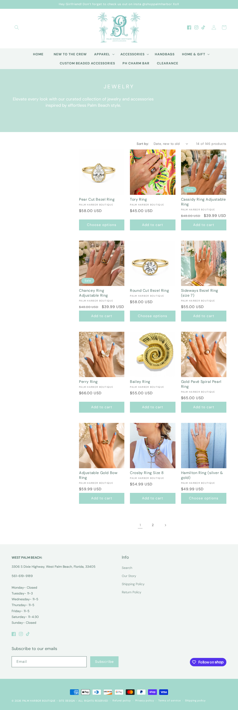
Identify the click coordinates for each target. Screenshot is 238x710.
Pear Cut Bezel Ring (97, 199)
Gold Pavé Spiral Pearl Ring (201, 384)
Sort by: (143, 144)
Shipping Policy (133, 584)
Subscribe (104, 661)
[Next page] (165, 525)
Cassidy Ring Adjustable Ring (203, 202)
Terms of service (169, 700)
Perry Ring (88, 381)
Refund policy (121, 700)
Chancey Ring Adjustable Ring (93, 293)
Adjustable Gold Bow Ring (98, 475)
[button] (17, 27)
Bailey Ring (140, 381)
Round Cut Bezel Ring (149, 290)
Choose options (101, 224)
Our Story (129, 576)
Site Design (67, 700)
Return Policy (131, 592)
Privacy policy (144, 700)
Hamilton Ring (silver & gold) (202, 475)
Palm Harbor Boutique (39, 700)
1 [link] (140, 525)
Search (127, 568)
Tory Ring (138, 199)
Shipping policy (195, 700)
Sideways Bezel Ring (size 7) (199, 293)
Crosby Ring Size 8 (147, 473)
